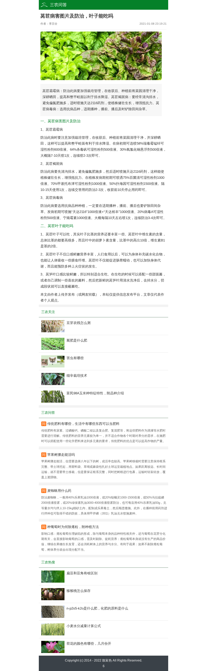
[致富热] (61, 5)
